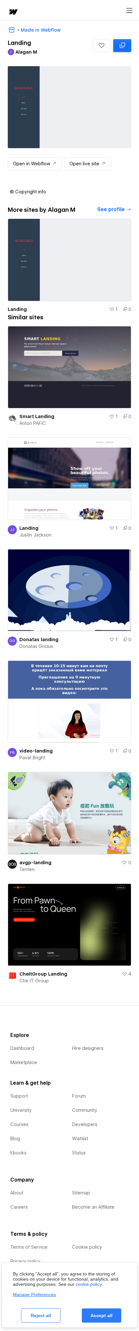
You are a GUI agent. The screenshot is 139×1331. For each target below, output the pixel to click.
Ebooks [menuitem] (18, 1152)
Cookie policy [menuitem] (87, 1247)
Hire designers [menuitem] (87, 1048)
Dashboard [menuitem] (22, 1048)
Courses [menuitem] (19, 1124)
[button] (101, 45)
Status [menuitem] (79, 1152)
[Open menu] (129, 10)
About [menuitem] (16, 1192)
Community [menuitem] (84, 1110)
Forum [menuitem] (79, 1096)
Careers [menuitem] (19, 1207)
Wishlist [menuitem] (80, 1138)
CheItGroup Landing (43, 974)
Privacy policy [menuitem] (25, 1261)
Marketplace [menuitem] (23, 1062)
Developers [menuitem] (84, 1124)
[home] (13, 12)
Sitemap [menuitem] (81, 1192)
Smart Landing (36, 416)
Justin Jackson (35, 535)
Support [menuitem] (19, 1096)
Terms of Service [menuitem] (29, 1247)
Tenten (27, 869)
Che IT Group (34, 980)
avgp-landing (35, 862)
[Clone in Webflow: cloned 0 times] (122, 45)
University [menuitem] (21, 1110)
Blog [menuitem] (15, 1138)
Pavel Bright (32, 757)
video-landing (36, 750)
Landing (17, 309)
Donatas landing (39, 639)
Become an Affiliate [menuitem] (93, 1207)
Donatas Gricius (36, 646)
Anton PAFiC (32, 423)
